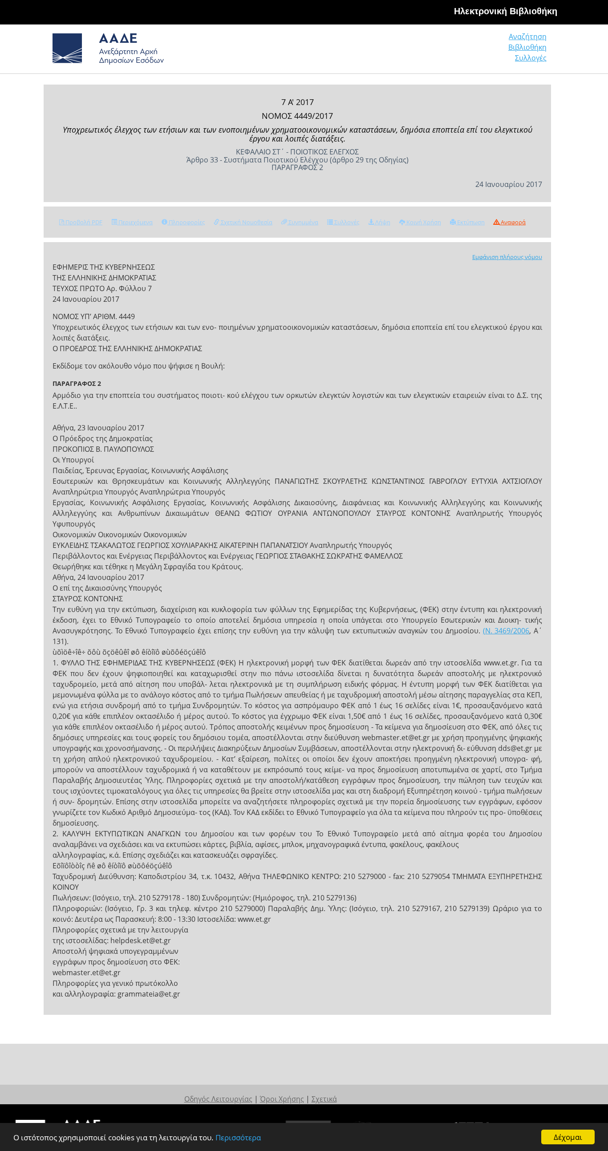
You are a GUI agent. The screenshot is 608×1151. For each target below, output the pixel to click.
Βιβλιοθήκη (527, 47)
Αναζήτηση (528, 36)
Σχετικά (324, 1099)
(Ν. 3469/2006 (506, 631)
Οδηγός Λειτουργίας (218, 1099)
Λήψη (382, 222)
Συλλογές (531, 58)
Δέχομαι (568, 1137)
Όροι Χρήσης (282, 1099)
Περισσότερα (238, 1137)
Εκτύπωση (470, 222)
